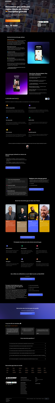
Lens (44, 370)
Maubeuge (14, 372)
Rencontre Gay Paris (23, 383)
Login (42, 1)
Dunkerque (27, 370)
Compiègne (39, 368)
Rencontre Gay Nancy (23, 388)
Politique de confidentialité (30, 398)
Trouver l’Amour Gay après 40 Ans (25, 379)
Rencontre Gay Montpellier (24, 391)
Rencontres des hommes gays (12, 40)
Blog (20, 1)
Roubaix (20, 372)
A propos (24, 1)
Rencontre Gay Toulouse (24, 387)
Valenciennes (39, 372)
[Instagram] (6, 384)
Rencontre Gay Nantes (23, 390)
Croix (7, 370)
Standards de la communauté (39, 379)
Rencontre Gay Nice (23, 389)
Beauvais (20, 368)
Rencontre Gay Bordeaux (24, 392)
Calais (26, 368)
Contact (16, 1)
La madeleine (39, 370)
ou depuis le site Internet (44, 26)
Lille (7, 372)
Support (29, 1)
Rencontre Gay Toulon (23, 386)
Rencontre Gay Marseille (24, 384)
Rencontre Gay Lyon (23, 385)
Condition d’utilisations (38, 398)
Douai (20, 370)
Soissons (26, 372)
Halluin (32, 370)
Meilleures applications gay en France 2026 (26, 380)
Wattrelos (45, 372)
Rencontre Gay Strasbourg (24, 393)
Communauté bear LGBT (24, 378)
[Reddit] (12, 384)
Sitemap (43, 398)
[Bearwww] (8, 1)
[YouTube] (10, 384)
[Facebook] (8, 384)
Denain (14, 370)
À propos (36, 380)
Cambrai (33, 368)
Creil (44, 368)
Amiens (7, 368)
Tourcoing (33, 372)
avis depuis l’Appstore (14, 325)
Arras (13, 368)
